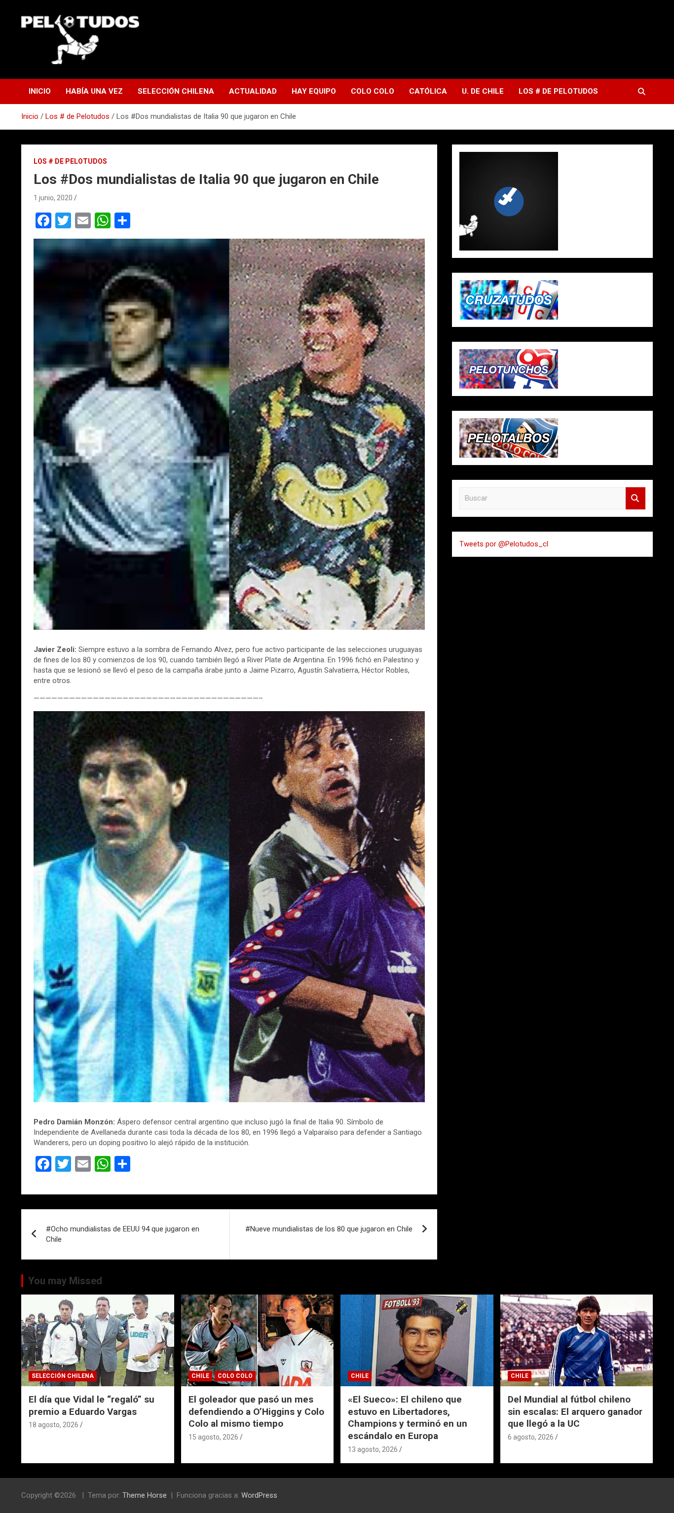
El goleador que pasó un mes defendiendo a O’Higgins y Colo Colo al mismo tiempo (256, 1411)
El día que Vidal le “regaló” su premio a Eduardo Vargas (91, 1405)
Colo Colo (372, 91)
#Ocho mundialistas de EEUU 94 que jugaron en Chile (122, 1234)
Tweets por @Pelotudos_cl (503, 544)
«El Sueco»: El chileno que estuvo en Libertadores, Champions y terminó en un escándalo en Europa (407, 1417)
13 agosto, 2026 (373, 1449)
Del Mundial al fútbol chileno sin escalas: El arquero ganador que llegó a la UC (575, 1411)
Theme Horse (144, 1495)
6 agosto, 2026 (531, 1437)
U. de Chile (483, 91)
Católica (428, 91)
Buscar (635, 498)
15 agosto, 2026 (213, 1437)
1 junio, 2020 (53, 198)
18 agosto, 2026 (53, 1425)
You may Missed (65, 1281)
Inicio (40, 91)
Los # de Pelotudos (558, 91)
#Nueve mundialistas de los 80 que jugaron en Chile (328, 1229)
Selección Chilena (176, 91)
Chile (200, 1375)
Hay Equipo (314, 91)
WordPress (259, 1495)
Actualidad (253, 91)
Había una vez (94, 91)
